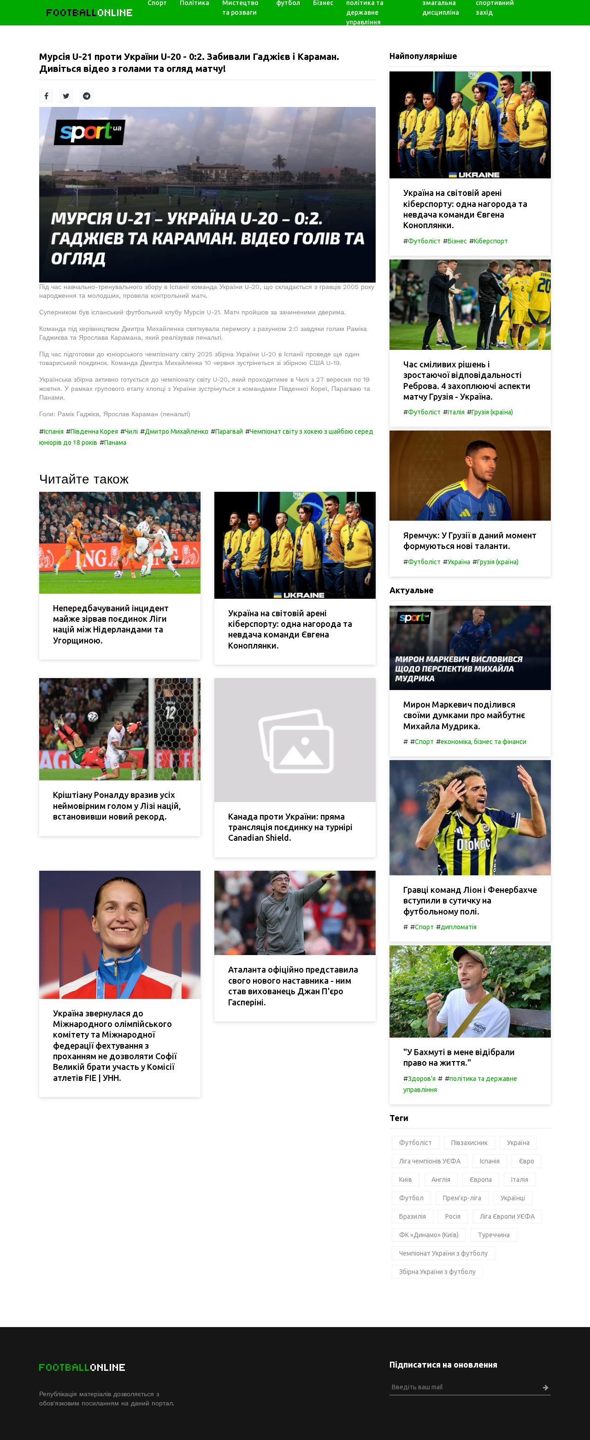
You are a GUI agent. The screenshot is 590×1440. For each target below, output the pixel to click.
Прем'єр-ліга (462, 1198)
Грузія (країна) (492, 412)
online (90, 12)
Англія (440, 1179)
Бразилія (412, 1216)
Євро (526, 1161)
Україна (459, 562)
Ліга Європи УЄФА (507, 1216)
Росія (452, 1216)
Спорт (424, 741)
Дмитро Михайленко (176, 431)
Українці (513, 1198)
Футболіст (424, 241)
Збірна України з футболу (437, 1271)
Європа (481, 1179)
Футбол (411, 1198)
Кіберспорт (491, 241)
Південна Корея (94, 431)
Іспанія (54, 431)
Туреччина (494, 1235)
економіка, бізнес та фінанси (483, 741)
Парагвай (229, 431)
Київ (405, 1179)
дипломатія (459, 927)
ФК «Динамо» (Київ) (429, 1235)
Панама (115, 442)
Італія (456, 412)
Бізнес (457, 241)
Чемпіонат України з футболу (443, 1253)
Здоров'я (422, 1078)
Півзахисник (469, 1142)
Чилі (131, 431)
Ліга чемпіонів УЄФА (429, 1161)
